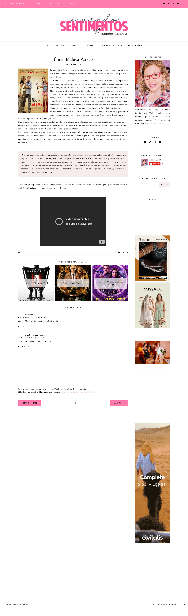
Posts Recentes (29, 403)
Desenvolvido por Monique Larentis (169, 605)
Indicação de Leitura (111, 45)
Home (47, 45)
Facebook (84, 392)
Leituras (36, 4)
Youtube (74, 392)
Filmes (21, 253)
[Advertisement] (152, 393)
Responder (23, 326)
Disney (90, 45)
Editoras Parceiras (78, 4)
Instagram (64, 392)
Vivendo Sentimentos (15, 4)
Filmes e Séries (54, 4)
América (60, 45)
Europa (75, 45)
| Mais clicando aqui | (156, 123)
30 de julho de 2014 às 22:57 (32, 338)
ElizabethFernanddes (35, 335)
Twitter (93, 392)
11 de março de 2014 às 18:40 (32, 317)
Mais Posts (119, 403)
